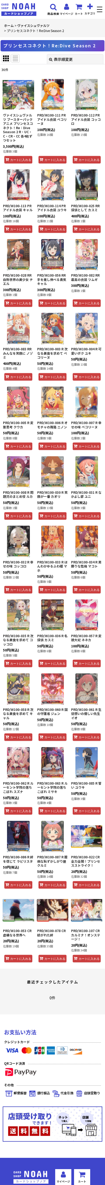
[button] (100, 10)
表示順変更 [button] (63, 59)
